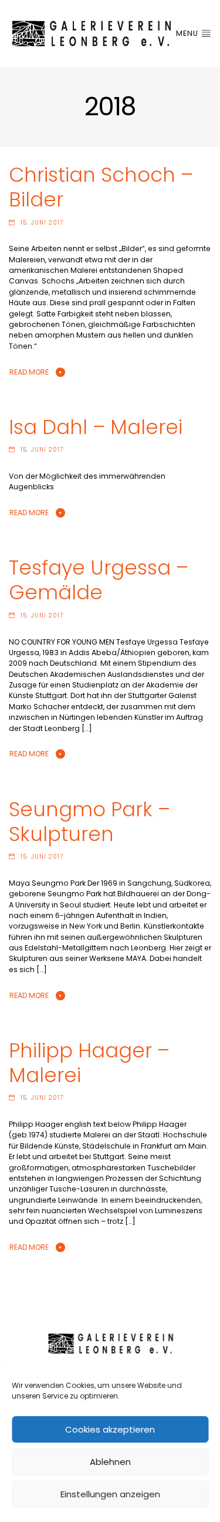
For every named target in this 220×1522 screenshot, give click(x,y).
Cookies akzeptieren (110, 1429)
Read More (29, 372)
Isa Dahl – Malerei (95, 427)
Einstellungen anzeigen (110, 1494)
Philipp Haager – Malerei (89, 1063)
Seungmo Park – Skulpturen (89, 822)
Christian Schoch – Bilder (101, 187)
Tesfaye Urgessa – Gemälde (98, 580)
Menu (188, 33)
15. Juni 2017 (42, 222)
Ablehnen (110, 1462)
